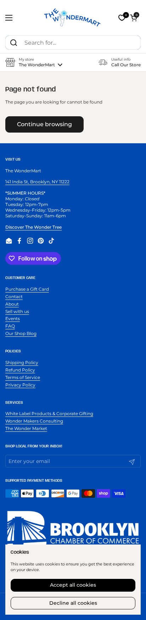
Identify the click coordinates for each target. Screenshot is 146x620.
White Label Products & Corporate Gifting (49, 413)
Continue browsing (44, 124)
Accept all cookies (73, 585)
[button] (134, 18)
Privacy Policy (20, 384)
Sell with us (17, 311)
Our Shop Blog (20, 333)
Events (12, 318)
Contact (14, 296)
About (12, 304)
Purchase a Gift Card (27, 289)
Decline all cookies (73, 603)
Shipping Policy (21, 362)
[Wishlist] (122, 18)
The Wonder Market (26, 428)
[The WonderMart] (73, 17)
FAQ (10, 326)
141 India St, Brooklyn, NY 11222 (37, 181)
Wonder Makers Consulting (34, 421)
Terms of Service (22, 377)
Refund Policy (20, 370)
